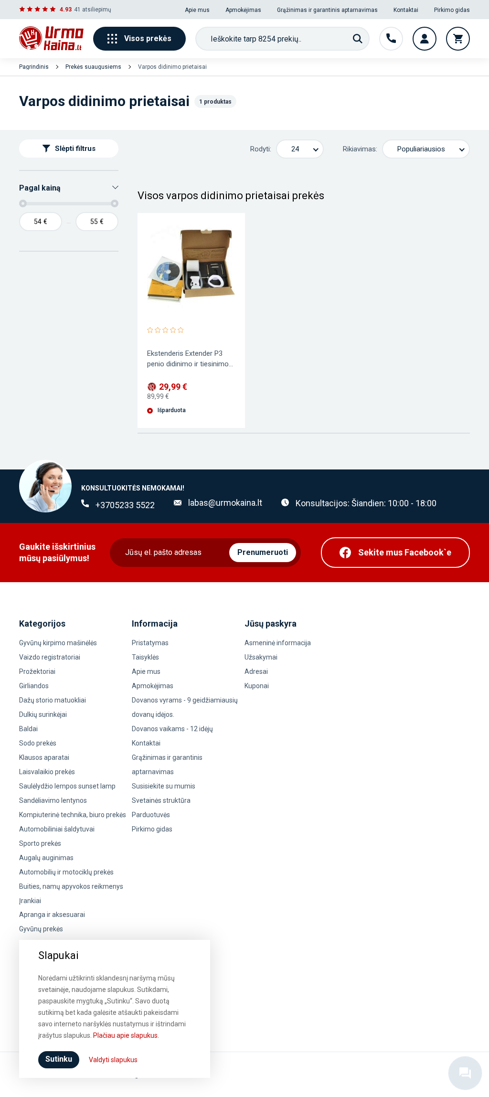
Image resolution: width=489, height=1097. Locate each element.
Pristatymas (150, 643)
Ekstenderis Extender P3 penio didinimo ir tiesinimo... (190, 358)
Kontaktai (405, 10)
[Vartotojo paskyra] (424, 39)
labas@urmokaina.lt (225, 503)
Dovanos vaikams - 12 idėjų (172, 729)
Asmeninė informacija (277, 643)
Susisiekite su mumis (163, 786)
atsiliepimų (96, 9)
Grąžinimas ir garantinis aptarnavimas (327, 10)
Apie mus (197, 10)
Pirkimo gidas (452, 10)
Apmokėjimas (243, 10)
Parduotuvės (151, 815)
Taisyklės (145, 657)
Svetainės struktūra (161, 800)
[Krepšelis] (458, 39)
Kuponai (256, 686)
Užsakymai (260, 657)
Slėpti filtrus (75, 148)
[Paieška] (358, 39)
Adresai (256, 671)
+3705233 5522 (125, 505)
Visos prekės (147, 38)
